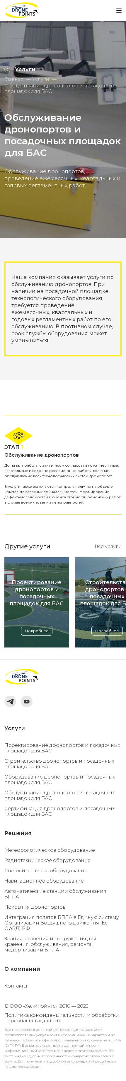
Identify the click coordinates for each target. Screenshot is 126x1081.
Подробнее (37, 630)
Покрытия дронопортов (35, 907)
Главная (13, 79)
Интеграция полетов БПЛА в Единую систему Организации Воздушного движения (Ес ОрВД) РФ (61, 923)
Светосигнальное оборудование (45, 870)
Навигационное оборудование (44, 881)
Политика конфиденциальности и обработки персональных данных (61, 1018)
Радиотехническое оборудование (47, 860)
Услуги (40, 79)
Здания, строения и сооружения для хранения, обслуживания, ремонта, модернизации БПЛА (50, 944)
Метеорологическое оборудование (49, 850)
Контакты (15, 986)
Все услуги (108, 546)
